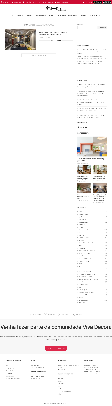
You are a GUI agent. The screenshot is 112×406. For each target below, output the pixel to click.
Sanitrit (60, 381)
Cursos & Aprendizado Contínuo (93, 243)
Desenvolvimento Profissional (93, 251)
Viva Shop (37, 2)
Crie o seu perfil (62, 369)
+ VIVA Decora (83, 15)
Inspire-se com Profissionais (92, 374)
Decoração (51, 15)
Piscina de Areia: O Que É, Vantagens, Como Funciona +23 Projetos (91, 102)
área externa (93, 219)
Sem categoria (93, 290)
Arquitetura (20, 15)
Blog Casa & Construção (91, 367)
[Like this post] (52, 40)
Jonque (79, 108)
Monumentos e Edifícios (93, 277)
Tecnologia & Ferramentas (93, 295)
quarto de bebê (93, 284)
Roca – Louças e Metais (64, 391)
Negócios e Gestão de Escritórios (93, 279)
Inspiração (28, 2)
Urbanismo (93, 303)
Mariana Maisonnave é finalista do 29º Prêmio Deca (91, 59)
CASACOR (93, 235)
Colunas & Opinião (93, 237)
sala (93, 287)
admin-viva (80, 84)
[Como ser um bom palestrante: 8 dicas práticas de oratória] (84, 169)
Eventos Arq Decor (93, 261)
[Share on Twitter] (56, 40)
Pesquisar (80, 24)
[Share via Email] (60, 40)
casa (93, 232)
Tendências (29, 15)
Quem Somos (35, 365)
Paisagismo (93, 282)
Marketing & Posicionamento (93, 274)
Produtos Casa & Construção (92, 372)
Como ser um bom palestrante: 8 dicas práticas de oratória (82, 178)
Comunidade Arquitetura (91, 369)
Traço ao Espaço (62, 15)
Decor (93, 245)
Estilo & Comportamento (93, 256)
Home (13, 15)
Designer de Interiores (41, 15)
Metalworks (61, 378)
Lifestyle (93, 264)
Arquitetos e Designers (93, 222)
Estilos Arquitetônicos (93, 258)
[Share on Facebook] (54, 40)
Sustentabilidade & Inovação (93, 292)
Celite (59, 394)
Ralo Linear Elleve (62, 389)
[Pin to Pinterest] (58, 40)
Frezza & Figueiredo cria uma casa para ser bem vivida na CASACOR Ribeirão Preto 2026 (91, 62)
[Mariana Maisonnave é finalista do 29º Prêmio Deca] (84, 188)
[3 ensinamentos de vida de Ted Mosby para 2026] (92, 146)
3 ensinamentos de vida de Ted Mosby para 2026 (91, 49)
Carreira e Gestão (72, 15)
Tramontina (61, 383)
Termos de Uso (35, 378)
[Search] (99, 15)
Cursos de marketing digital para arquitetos (89, 56)
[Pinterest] (94, 15)
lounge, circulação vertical (93, 271)
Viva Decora (6, 2)
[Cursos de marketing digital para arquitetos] (100, 169)
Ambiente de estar (93, 214)
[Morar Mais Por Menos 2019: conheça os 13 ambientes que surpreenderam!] (20, 39)
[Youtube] (96, 15)
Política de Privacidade (37, 376)
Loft (93, 266)
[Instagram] (92, 15)
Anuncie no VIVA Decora (38, 367)
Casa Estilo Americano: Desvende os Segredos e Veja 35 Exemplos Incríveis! (90, 93)
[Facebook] (90, 15)
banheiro (93, 227)
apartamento (93, 217)
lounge (93, 269)
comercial (93, 240)
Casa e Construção (62, 2)
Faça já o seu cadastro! (56, 348)
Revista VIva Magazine (90, 365)
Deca (59, 386)
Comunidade (17, 2)
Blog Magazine (49, 2)
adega (93, 211)
